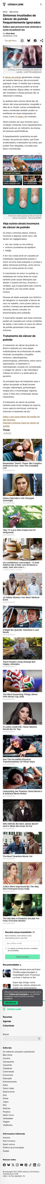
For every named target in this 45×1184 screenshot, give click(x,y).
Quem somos (9, 1144)
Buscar (6, 1034)
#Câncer (7, 433)
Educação (7, 1078)
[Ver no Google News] (10, 40)
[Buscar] (39, 1038)
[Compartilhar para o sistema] (41, 40)
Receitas (7, 1017)
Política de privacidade (13, 1147)
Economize (8, 1075)
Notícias (6, 1108)
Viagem (6, 1121)
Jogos (6, 1101)
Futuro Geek (8, 1088)
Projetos (6, 1112)
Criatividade (8, 1071)
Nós (4, 1105)
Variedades (8, 1118)
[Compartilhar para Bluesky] (28, 40)
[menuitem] (22, 1018)
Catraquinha (8, 1061)
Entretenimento (10, 1081)
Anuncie (6, 1137)
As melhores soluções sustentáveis (19, 1051)
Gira (5, 1095)
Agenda (7, 1021)
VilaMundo (7, 1125)
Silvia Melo (10, 33)
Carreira (6, 1058)
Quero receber (22, 957)
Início (5, 12)
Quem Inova (8, 1115)
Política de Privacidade (18, 994)
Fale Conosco (9, 1141)
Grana (5, 1098)
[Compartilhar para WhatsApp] (22, 40)
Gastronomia (9, 1091)
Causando (7, 1065)
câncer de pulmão (13, 77)
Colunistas (8, 1025)
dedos (21, 116)
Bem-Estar (13, 12)
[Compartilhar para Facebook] (35, 40)
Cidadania (7, 1068)
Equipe (6, 1151)
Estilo (5, 1085)
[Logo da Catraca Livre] (13, 4)
